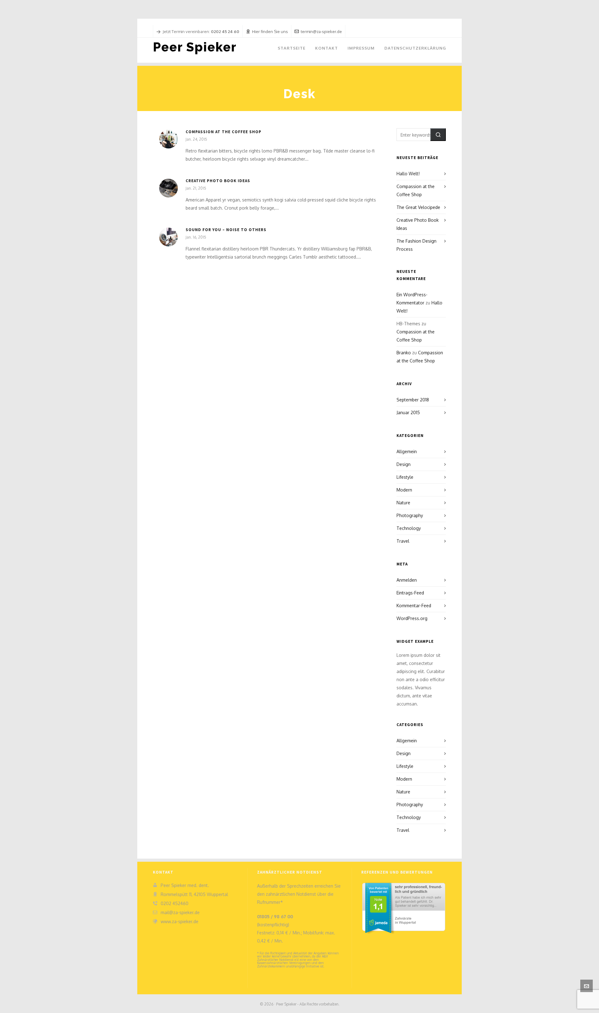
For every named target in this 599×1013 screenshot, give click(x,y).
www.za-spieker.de (179, 921)
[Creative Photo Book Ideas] (168, 188)
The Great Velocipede (418, 207)
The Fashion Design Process (416, 245)
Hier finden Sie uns (270, 31)
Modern (404, 489)
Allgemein (407, 451)
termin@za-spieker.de (321, 31)
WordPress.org (412, 618)
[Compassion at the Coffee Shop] (168, 139)
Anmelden (407, 580)
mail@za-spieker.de (180, 912)
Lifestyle (405, 477)
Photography (410, 515)
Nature (403, 502)
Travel (403, 541)
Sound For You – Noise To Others (226, 229)
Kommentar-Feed (414, 605)
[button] (438, 134)
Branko (404, 352)
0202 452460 (174, 903)
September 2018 (413, 399)
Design (404, 464)
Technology (409, 528)
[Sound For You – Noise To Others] (168, 237)
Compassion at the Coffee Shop (223, 131)
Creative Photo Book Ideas (218, 180)
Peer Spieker (195, 47)
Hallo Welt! (408, 173)
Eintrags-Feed (410, 592)
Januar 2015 (408, 412)
